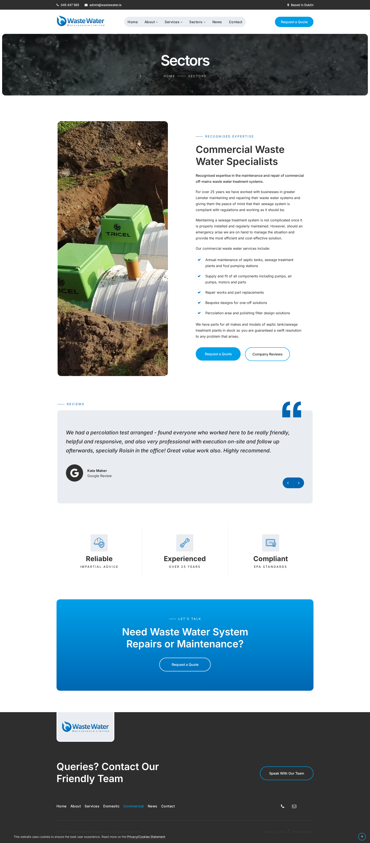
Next (298, 482)
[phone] (282, 807)
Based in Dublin (302, 5)
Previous (288, 482)
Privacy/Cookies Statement (146, 836)
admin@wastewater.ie (105, 5)
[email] (294, 807)
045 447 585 (70, 5)
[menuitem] (132, 22)
